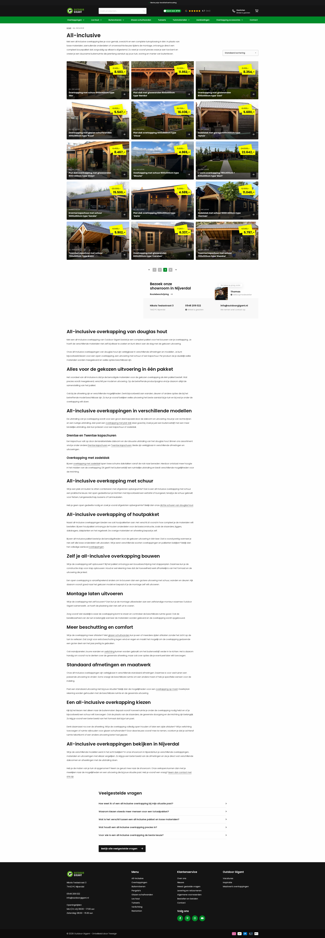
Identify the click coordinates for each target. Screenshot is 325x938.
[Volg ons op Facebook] (180, 918)
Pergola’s (136, 890)
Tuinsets (162, 20)
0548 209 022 (193, 305)
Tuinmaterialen (180, 20)
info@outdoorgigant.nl (234, 305)
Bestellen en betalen (187, 898)
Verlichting (137, 906)
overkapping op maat (167, 689)
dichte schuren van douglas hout (176, 505)
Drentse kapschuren (98, 445)
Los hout (95, 20)
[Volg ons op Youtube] (202, 918)
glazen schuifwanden (119, 635)
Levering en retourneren (189, 890)
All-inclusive (137, 878)
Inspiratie (227, 882)
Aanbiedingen (202, 20)
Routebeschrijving (159, 294)
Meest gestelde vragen (188, 886)
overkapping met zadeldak (86, 463)
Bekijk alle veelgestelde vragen (119, 848)
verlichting (109, 651)
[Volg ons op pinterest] (187, 918)
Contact (254, 20)
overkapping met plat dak (118, 423)
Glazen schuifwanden (141, 20)
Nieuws (180, 882)
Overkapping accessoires (228, 20)
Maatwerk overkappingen (236, 886)
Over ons (181, 878)
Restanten (137, 910)
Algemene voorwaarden (189, 894)
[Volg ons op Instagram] (195, 918)
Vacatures (228, 878)
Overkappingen (74, 20)
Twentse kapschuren (121, 445)
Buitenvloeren (115, 20)
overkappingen (96, 546)
